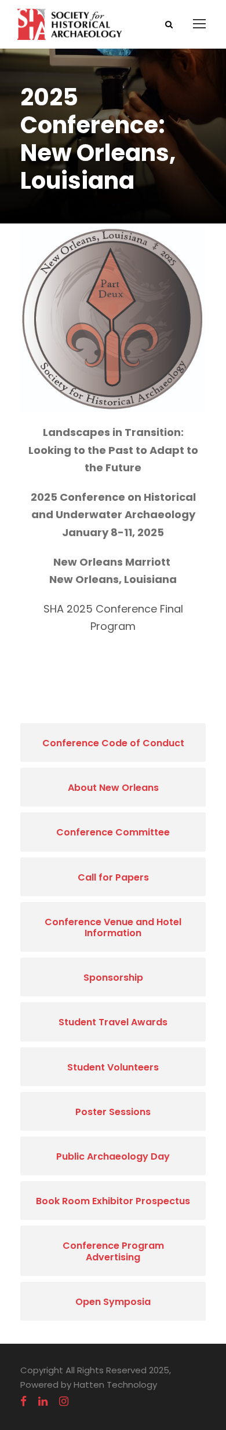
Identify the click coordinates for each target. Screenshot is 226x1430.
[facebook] (23, 1401)
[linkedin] (43, 1401)
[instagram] (63, 1401)
